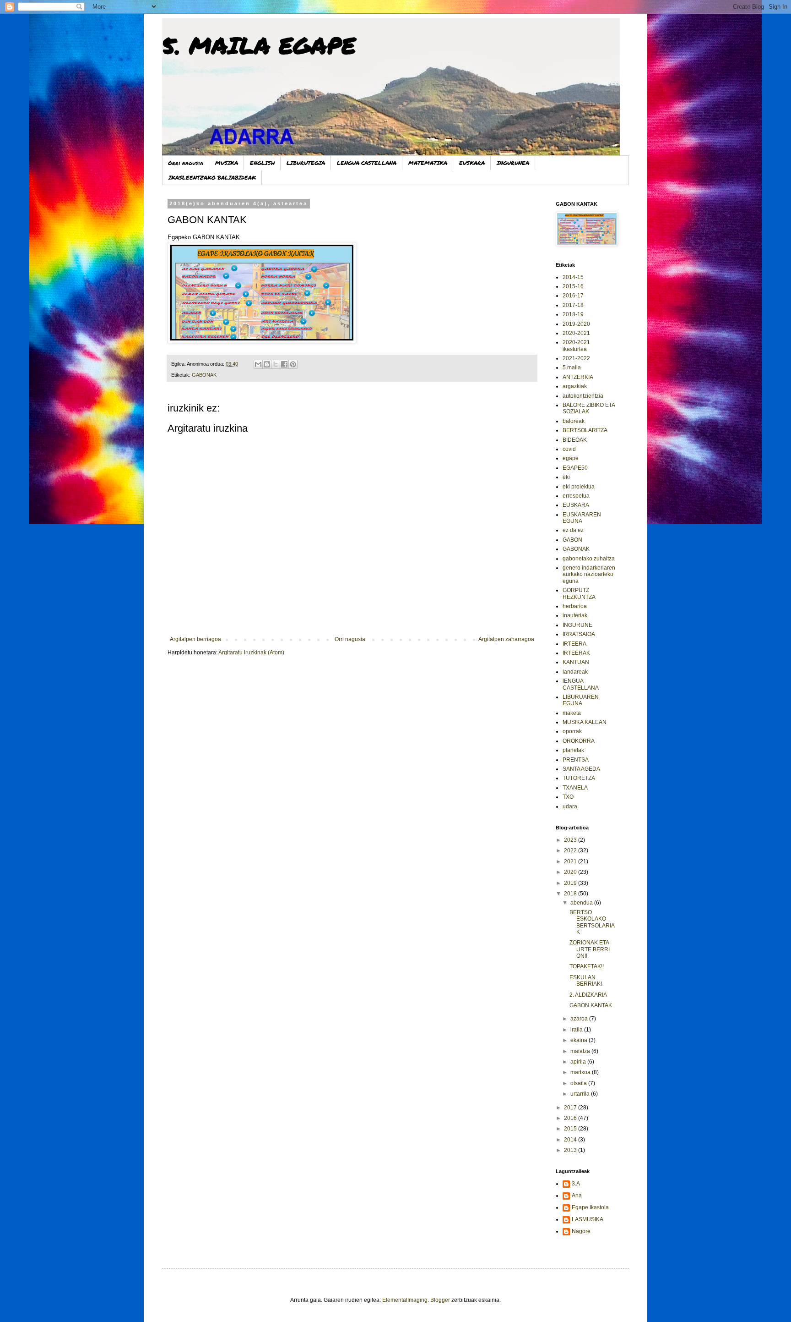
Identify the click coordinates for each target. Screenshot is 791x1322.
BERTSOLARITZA (585, 430)
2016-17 (573, 295)
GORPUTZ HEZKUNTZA (579, 593)
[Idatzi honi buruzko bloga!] (266, 364)
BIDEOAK (575, 440)
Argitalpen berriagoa (195, 639)
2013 (571, 1150)
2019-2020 (576, 324)
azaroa (579, 1018)
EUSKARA (472, 163)
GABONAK (204, 375)
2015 (571, 1128)
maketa (572, 713)
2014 (571, 1139)
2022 (571, 850)
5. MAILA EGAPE (259, 45)
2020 (571, 872)
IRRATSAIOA (579, 634)
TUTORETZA (579, 778)
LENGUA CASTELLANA (366, 163)
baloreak (574, 421)
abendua (582, 903)
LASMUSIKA (587, 1219)
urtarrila (580, 1094)
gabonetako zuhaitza (589, 558)
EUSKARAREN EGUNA (582, 517)
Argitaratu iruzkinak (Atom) (251, 652)
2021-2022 (576, 358)
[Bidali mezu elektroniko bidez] (258, 364)
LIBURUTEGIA (306, 163)
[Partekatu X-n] (275, 364)
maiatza (580, 1051)
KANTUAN (576, 662)
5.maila (572, 367)
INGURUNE (577, 625)
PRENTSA (576, 760)
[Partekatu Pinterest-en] (293, 364)
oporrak (572, 731)
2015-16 (573, 286)
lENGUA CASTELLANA (581, 684)
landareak (575, 672)
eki (566, 477)
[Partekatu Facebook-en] (284, 364)
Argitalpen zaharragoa (506, 639)
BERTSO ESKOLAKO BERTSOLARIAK (592, 922)
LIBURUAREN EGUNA (581, 700)
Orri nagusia (185, 163)
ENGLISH (262, 163)
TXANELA (575, 787)
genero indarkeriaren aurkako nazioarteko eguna (589, 574)
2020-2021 (576, 333)
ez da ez (573, 530)
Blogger (440, 1300)
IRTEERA (574, 644)
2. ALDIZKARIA (588, 995)
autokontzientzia (583, 396)
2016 (571, 1118)
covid (569, 449)
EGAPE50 (575, 468)
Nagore (581, 1231)
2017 (571, 1107)
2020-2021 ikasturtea (576, 345)
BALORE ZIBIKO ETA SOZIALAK (589, 408)
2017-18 (573, 305)
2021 (571, 861)
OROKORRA (579, 741)
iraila (577, 1029)
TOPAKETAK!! (586, 966)
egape (571, 458)
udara (570, 806)
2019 (571, 883)
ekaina (579, 1040)
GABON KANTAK (590, 1005)
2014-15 (573, 277)
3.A (576, 1183)
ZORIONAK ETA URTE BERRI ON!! (589, 949)
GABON (572, 540)
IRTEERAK (576, 653)
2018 (571, 893)
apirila (578, 1062)
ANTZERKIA (578, 377)
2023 (571, 840)
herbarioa (575, 606)
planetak (573, 750)
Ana (577, 1195)
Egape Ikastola (590, 1207)
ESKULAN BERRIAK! (585, 980)
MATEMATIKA (427, 163)
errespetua (576, 496)
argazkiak (575, 386)
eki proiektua (579, 486)
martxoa (581, 1072)
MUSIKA (226, 163)
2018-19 (573, 314)
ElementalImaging (405, 1300)
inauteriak (575, 615)
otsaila (579, 1083)
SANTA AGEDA (581, 769)
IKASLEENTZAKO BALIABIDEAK (212, 177)
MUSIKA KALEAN (585, 722)
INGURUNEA (513, 163)
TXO (568, 797)
